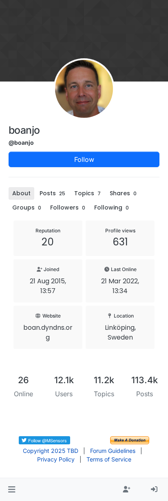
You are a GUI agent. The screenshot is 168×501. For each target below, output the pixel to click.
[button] (11, 489)
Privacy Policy (56, 459)
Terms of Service (108, 459)
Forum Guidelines (112, 450)
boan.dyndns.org (48, 332)
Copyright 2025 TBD (50, 450)
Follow (84, 159)
